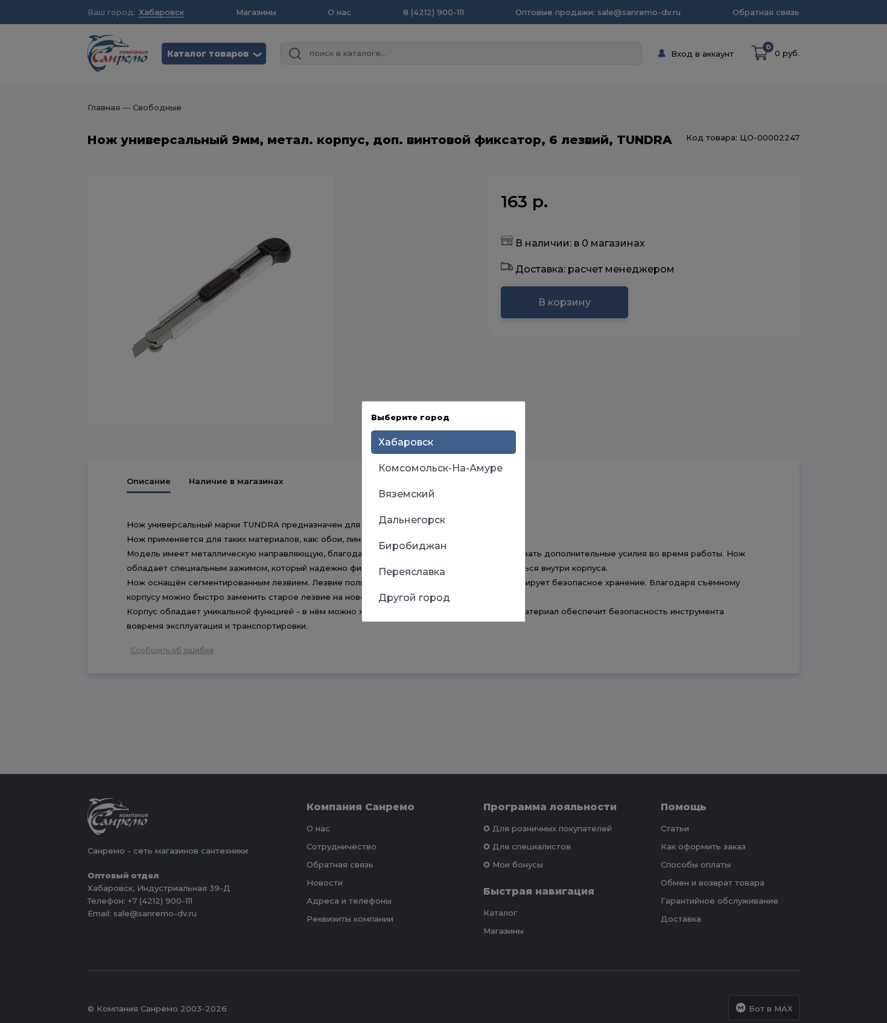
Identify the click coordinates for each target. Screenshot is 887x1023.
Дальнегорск (411, 520)
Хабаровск (405, 442)
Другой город (414, 597)
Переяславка (411, 572)
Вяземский (406, 494)
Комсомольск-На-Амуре (440, 468)
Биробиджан (412, 546)
